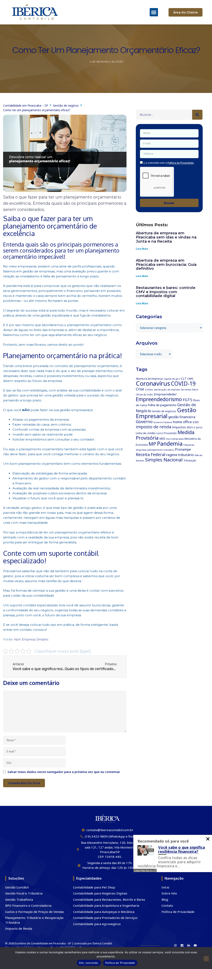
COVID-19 (183, 383)
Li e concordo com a (168, 162)
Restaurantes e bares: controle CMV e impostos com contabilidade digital (165, 291)
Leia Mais (142, 248)
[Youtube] (195, 945)
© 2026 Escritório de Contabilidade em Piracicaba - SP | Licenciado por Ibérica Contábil (58, 943)
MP (152, 443)
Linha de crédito (146, 433)
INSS (190, 427)
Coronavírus (153, 383)
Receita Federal (150, 454)
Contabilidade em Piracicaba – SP (25, 105)
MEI (162, 438)
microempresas (175, 438)
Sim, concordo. (89, 962)
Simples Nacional (164, 459)
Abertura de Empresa (149, 378)
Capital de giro (172, 378)
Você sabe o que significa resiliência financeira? (181, 849)
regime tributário (180, 454)
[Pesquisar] (197, 115)
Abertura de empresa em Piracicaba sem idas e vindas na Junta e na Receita (166, 237)
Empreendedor (165, 394)
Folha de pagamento (162, 405)
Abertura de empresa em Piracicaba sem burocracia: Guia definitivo (166, 264)
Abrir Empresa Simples (31, 639)
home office (182, 421)
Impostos (179, 427)
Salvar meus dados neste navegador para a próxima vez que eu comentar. (63, 772)
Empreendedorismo (159, 399)
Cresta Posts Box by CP (145, 870)
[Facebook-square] (182, 945)
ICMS (196, 422)
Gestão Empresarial (166, 413)
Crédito (149, 389)
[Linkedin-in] (188, 945)
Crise (140, 389)
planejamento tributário (160, 449)
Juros (199, 427)
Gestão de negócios (164, 411)
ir (194, 427)
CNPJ (190, 378)
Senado (140, 460)
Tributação (189, 460)
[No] (206, 958)
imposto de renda (153, 427)
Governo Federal (162, 422)
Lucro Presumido (167, 433)
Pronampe (183, 449)
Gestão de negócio (66, 105)
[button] (154, 12)
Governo (144, 421)
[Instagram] (175, 945)
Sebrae (198, 455)
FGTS (187, 399)
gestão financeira (181, 417)
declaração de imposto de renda (172, 389)
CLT (184, 378)
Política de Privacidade (120, 962)
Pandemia (170, 443)
